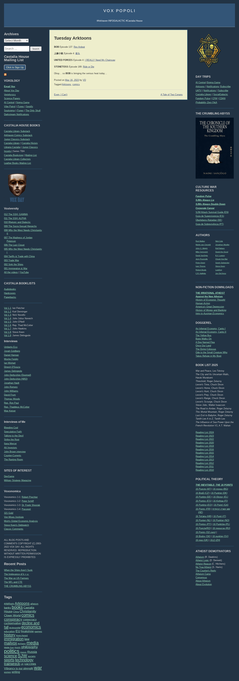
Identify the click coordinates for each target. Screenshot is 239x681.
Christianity (28, 611)
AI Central (201, 82)
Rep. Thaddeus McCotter (16, 407)
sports (9, 660)
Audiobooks (10, 289)
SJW (22, 655)
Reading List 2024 (205, 432)
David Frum (10, 395)
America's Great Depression (210, 306)
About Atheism (203, 581)
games (38, 631)
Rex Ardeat (79, 47)
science (10, 656)
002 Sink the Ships (13, 264)
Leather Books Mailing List (17, 163)
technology (24, 660)
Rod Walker (200, 241)
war (38, 667)
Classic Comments (13, 529)
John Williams (11, 391)
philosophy (29, 647)
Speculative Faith (13, 431)
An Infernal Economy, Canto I (211, 328)
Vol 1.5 (7, 321)
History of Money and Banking (211, 310)
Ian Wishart (10, 363)
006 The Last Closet (14, 245)
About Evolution (204, 584)
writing (16, 671)
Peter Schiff (28, 501)
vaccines (30, 664)
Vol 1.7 (7, 328)
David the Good (221, 252)
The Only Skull (32, 110)
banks (7, 607)
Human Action (203, 303)
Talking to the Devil (13, 435)
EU (18, 631)
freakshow (27, 631)
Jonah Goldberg (12, 351)
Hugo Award (22, 635)
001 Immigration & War (15, 268)
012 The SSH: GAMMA (16, 214)
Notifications (213, 86)
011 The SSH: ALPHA (15, 218)
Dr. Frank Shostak (31, 505)
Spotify (29, 106)
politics (11, 651)
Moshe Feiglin (11, 359)
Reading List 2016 (205, 449)
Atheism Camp (203, 574)
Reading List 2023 (205, 436)
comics (27, 615)
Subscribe (225, 86)
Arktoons (200, 86)
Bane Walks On (204, 338)
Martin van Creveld (203, 245)
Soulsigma (9, 110)
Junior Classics (30, 147)
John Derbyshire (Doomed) (17, 375)
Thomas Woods (12, 399)
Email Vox (9, 86)
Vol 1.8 (7, 332)
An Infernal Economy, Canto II (211, 332)
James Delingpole (13, 371)
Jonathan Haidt (11, 383)
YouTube (24, 272)
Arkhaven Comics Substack (18, 135)
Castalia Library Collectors (17, 159)
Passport (26, 509)
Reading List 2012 (205, 463)
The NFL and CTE (13, 582)
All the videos (11, 272)
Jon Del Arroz (220, 273)
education (9, 631)
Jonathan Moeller (222, 245)
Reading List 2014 (205, 456)
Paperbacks (10, 297)
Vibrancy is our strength (18, 668)
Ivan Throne (200, 266)
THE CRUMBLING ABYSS (17, 586)
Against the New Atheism (209, 296)
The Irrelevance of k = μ (16, 574)
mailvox (10, 643)
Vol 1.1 (7, 308)
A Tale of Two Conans (172, 94)
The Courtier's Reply (206, 570)
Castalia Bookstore (13, 155)
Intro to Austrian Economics (210, 313)
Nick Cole (219, 241)
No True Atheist (203, 567)
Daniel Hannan (11, 355)
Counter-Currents (12, 455)
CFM (214, 98)
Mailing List (31, 155)
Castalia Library (203, 94)
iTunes (20, 106)
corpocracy (30, 619)
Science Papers (12, 98)
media (33, 642)
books (17, 607)
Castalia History (30, 143)
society (32, 656)
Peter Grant (200, 263)
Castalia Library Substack (17, 131)
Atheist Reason (203, 564)
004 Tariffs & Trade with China (19, 256)
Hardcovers (10, 293)
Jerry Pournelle (202, 259)
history (9, 635)
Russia (32, 652)
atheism (34, 603)
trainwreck (12, 664)
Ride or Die (88, 67)
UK (22, 664)
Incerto (7, 151)
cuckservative (12, 623)
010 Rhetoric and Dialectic (17, 222)
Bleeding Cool (11, 427)
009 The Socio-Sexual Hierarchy (20, 226)
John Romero (10, 387)
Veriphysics (10, 94)
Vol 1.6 (7, 325)
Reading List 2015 (205, 453)
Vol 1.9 (7, 335)
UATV (199, 90)
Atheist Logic (202, 560)
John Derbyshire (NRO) (15, 379)
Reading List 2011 (205, 466)
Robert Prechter (30, 497)
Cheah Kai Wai (221, 259)
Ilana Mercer (10, 443)
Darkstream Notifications (16, 114)
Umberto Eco (10, 347)
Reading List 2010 (205, 470)
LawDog (218, 270)
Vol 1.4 (7, 318)
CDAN (222, 98)
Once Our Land (203, 345)
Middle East (9, 647)
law (26, 639)
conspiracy (13, 619)
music (18, 647)
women (7, 672)
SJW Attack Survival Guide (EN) (212, 212)
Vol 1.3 (7, 315)
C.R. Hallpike (201, 273)
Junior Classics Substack (17, 139)
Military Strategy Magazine (17, 480)
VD (84, 80)
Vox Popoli (119, 10)
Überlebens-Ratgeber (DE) (209, 220)
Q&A (206, 102)
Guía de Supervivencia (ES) (210, 216)
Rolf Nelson (220, 248)
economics (31, 627)
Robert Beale (201, 270)
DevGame (9, 476)
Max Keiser (10, 410)
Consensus (201, 577)
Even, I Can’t (60, 94)
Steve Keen (220, 266)
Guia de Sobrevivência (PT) (210, 224)
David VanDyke (202, 255)
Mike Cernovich (202, 252)
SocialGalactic (220, 94)
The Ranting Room (13, 459)
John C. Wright (202, 248)
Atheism (200, 557)
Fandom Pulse (203, 98)
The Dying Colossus (206, 349)
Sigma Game (213, 82)
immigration (14, 639)
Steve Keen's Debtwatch (16, 525)
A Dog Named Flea (205, 342)
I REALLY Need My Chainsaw (100, 60)
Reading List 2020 (205, 442)
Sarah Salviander (222, 263)
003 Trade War (11, 260)
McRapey (22, 644)
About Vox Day (11, 90)
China (16, 611)
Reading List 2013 (205, 459)
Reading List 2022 (205, 439)
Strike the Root (11, 439)
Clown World (12, 615)
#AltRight (9, 603)
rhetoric (23, 652)
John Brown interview (15, 451)
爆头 (77, 53)
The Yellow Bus (203, 335)
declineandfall (14, 628)
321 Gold (8, 513)
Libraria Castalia (12, 147)
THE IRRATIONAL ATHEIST (210, 293)
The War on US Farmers (16, 578)
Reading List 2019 (205, 446)
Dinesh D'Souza (12, 367)
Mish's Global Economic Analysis (21, 521)
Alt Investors (10, 447)
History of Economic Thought (210, 300)
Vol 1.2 (7, 311)
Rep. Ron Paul (11, 403)
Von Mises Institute (14, 517)
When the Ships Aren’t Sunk (18, 570)
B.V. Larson (220, 255)
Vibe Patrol (9, 106)
